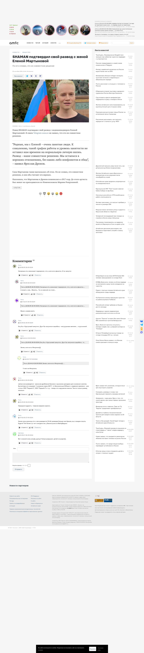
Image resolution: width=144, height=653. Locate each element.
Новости (30, 43)
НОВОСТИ (15, 52)
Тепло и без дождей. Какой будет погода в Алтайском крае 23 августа (110, 422)
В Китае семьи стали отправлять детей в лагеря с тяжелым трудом (110, 452)
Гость (19, 265)
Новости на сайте (15, 496)
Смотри (53, 43)
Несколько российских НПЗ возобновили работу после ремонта (110, 196)
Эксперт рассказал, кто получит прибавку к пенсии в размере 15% (111, 203)
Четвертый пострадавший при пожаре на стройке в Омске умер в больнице (110, 217)
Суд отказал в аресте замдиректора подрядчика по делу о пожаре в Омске (109, 98)
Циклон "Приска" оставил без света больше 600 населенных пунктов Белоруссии (111, 319)
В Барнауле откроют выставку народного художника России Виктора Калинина (110, 92)
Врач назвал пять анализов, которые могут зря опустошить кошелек (110, 386)
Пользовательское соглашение (19, 498)
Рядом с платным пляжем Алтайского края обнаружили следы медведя (110, 291)
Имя (14, 448)
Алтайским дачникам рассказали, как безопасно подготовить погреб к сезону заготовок (109, 230)
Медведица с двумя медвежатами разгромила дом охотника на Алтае (108, 312)
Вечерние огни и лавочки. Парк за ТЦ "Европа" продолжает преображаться (109, 407)
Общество (26, 52)
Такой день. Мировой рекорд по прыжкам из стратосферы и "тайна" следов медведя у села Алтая (111, 430)
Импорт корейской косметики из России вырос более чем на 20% (110, 70)
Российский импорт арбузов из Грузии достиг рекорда (109, 306)
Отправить (18, 469)
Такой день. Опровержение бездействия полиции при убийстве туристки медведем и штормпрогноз (110, 57)
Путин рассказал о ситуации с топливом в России (110, 85)
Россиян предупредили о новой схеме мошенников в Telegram (109, 64)
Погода (12, 501)
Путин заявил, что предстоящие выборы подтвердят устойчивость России (109, 445)
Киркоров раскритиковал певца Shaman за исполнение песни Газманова (110, 113)
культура (17, 187)
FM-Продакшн (35, 496)
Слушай (45, 43)
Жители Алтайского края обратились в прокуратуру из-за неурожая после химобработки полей (109, 175)
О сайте (33, 501)
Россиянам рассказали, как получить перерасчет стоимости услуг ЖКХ (108, 120)
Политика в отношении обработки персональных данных (26, 511)
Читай (37, 43)
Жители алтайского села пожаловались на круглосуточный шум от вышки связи (110, 106)
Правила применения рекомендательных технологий (25, 509)
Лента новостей (102, 50)
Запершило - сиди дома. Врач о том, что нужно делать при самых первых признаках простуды (111, 400)
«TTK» (34, 527)
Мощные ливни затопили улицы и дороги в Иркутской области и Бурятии (110, 210)
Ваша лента (104, 43)
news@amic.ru (70, 508)
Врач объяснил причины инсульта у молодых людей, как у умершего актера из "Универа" (110, 326)
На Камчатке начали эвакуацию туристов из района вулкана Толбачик (110, 298)
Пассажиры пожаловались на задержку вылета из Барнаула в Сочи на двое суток (110, 223)
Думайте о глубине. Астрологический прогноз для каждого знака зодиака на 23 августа (110, 414)
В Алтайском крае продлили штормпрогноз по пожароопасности (110, 182)
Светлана (21, 433)
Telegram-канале (41, 133)
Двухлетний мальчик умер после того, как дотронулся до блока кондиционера (110, 167)
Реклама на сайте (36, 498)
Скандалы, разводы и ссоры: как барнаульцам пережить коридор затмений (110, 393)
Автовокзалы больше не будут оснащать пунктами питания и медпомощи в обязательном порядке (109, 77)
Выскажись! (18, 76)
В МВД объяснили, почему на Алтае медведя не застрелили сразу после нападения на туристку (111, 284)
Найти (131, 43)
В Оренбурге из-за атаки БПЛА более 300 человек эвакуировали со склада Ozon (110, 277)
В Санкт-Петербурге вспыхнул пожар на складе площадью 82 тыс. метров (109, 334)
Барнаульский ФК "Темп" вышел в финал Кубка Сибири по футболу (110, 190)
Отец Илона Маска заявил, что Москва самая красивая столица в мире (109, 341)
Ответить (38, 275)
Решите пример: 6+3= (20, 465)
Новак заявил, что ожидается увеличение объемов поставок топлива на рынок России (111, 437)
